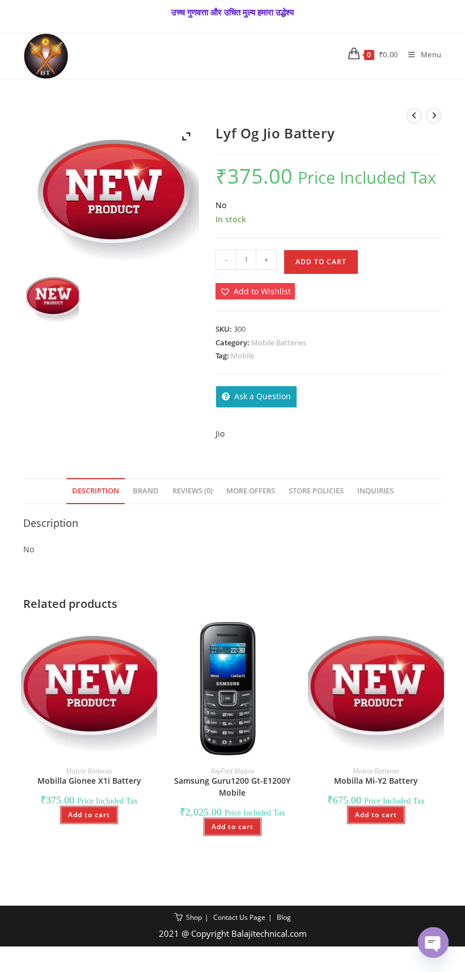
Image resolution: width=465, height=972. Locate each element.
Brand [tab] (146, 491)
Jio (220, 433)
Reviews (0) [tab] (192, 491)
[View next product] (434, 116)
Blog (284, 917)
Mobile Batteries (278, 342)
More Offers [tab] (250, 491)
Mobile (242, 355)
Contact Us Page (239, 917)
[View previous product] (414, 116)
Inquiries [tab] (375, 491)
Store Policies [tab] (316, 491)
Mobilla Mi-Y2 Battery (376, 780)
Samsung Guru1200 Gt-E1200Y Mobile (232, 786)
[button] (255, 291)
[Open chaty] (433, 942)
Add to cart (320, 262)
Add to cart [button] (89, 814)
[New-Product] (52, 297)
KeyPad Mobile (232, 771)
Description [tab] (95, 491)
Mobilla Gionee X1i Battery (89, 780)
